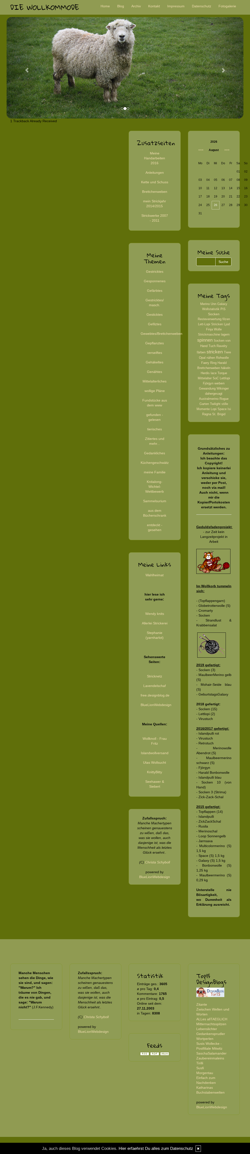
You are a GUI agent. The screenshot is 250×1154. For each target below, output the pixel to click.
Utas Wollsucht (154, 762)
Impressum (176, 6)
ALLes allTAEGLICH (211, 1019)
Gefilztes (154, 324)
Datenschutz (201, 6)
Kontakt (154, 6)
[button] (24, 68)
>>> (226, 150)
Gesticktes (154, 314)
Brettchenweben (154, 192)
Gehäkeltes (154, 362)
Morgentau (204, 1073)
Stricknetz (154, 676)
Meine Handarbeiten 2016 (154, 158)
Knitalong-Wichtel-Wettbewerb (154, 486)
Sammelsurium (154, 501)
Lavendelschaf (154, 686)
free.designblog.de (155, 695)
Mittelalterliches (155, 381)
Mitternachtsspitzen (211, 1024)
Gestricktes (154, 271)
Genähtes (154, 372)
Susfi (200, 1068)
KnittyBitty (154, 772)
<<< (200, 150)
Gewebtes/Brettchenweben (161, 334)
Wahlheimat (155, 575)
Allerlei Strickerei (154, 623)
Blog (120, 6)
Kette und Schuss (154, 182)
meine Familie (155, 472)
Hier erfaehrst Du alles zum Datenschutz (156, 1148)
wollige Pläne (155, 391)
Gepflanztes (154, 343)
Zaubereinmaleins (210, 1058)
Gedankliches (154, 453)
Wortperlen (204, 1039)
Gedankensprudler (210, 1034)
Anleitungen (155, 172)
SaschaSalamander (211, 1053)
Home (105, 6)
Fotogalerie (227, 6)
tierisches (154, 429)
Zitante (201, 1004)
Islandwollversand (154, 753)
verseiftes (154, 353)
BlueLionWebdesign (156, 705)
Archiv (136, 6)
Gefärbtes (154, 291)
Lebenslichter (206, 1029)
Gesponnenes (155, 281)
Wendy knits (154, 614)
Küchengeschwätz (155, 463)
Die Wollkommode (44, 7)
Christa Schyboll (157, 862)
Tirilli (199, 1063)
